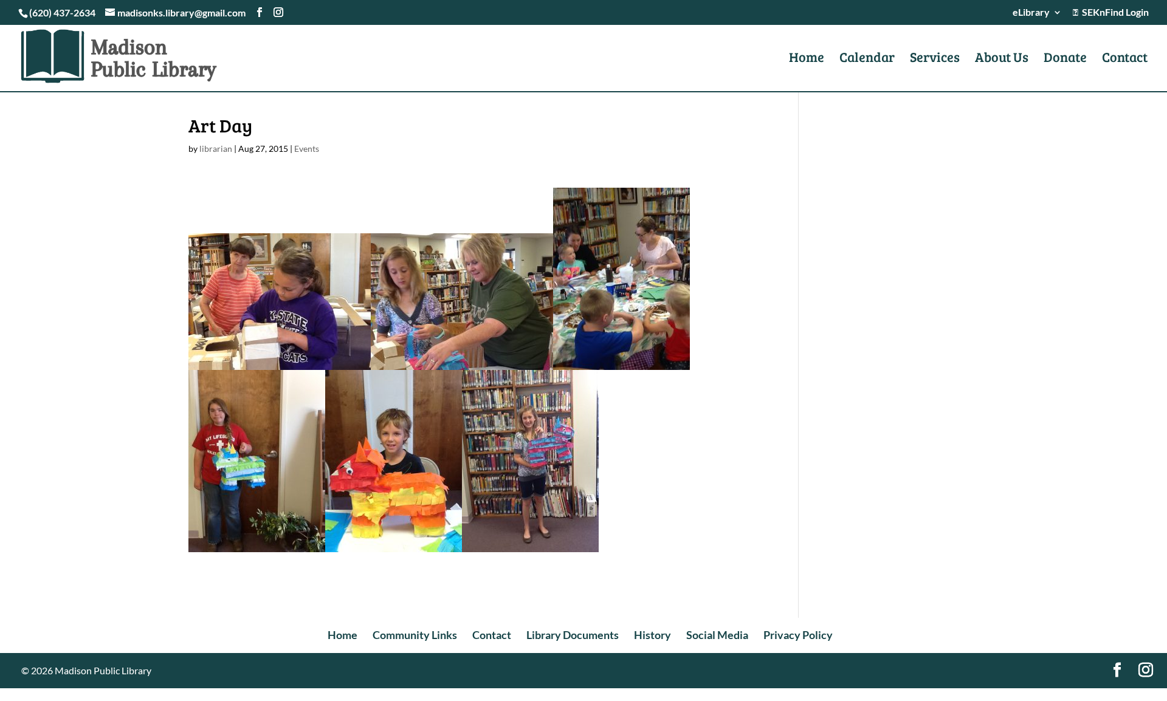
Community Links (415, 634)
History (652, 634)
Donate (1065, 59)
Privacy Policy (798, 634)
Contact (1125, 59)
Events (306, 148)
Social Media (717, 634)
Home (806, 59)
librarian (215, 148)
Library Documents (572, 634)
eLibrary (1031, 12)
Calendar (867, 59)
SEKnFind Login (1113, 12)
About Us (1001, 59)
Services (935, 59)
